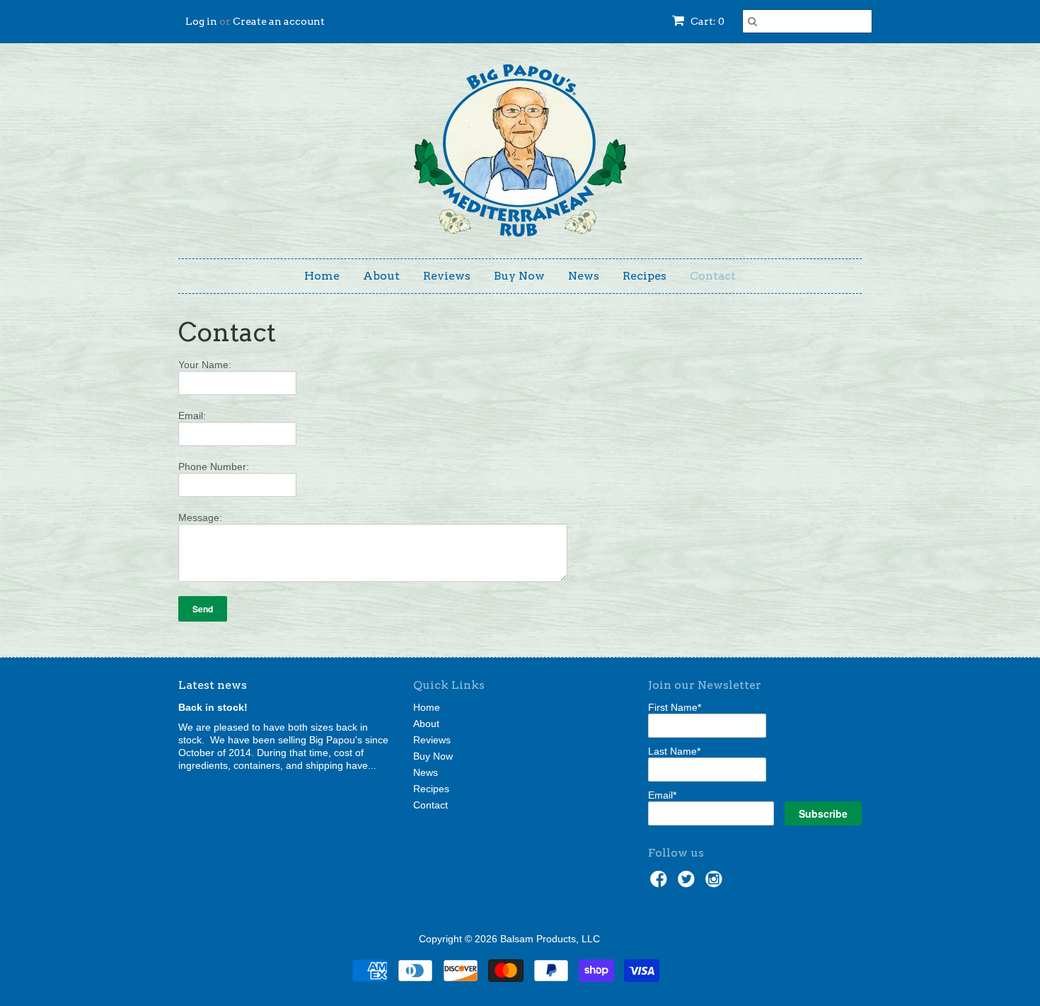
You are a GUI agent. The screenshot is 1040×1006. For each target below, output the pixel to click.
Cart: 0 (706, 21)
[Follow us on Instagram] (716, 883)
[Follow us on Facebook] (660, 883)
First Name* (674, 707)
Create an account (279, 21)
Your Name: (204, 364)
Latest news (212, 685)
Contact (713, 275)
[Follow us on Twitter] (688, 883)
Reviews (446, 275)
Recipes (644, 275)
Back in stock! (213, 707)
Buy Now (519, 275)
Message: (200, 517)
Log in (201, 21)
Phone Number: (213, 466)
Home (322, 275)
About (381, 275)
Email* (662, 795)
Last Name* (674, 751)
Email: (192, 415)
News (583, 275)
